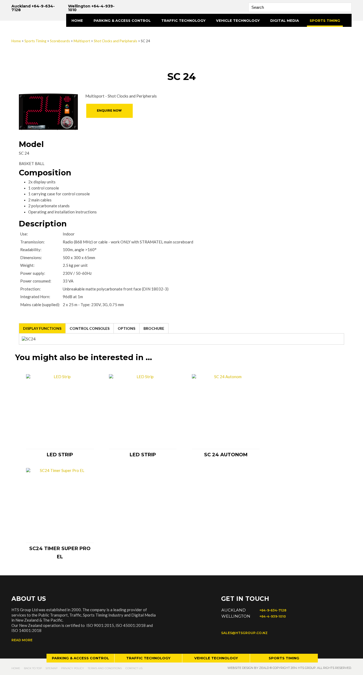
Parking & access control (80, 658)
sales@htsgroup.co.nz (244, 633)
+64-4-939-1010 (272, 616)
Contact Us (133, 668)
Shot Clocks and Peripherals (115, 41)
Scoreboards (60, 41)
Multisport (82, 41)
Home (77, 20)
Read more (21, 640)
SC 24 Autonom (226, 455)
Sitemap (51, 668)
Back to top (33, 668)
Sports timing (284, 658)
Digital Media (284, 20)
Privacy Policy (72, 668)
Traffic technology (148, 658)
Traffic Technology (183, 20)
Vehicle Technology (238, 20)
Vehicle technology (216, 658)
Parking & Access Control (122, 20)
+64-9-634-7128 (272, 610)
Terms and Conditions (105, 668)
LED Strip (60, 455)
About (78, 33)
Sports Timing (325, 20)
